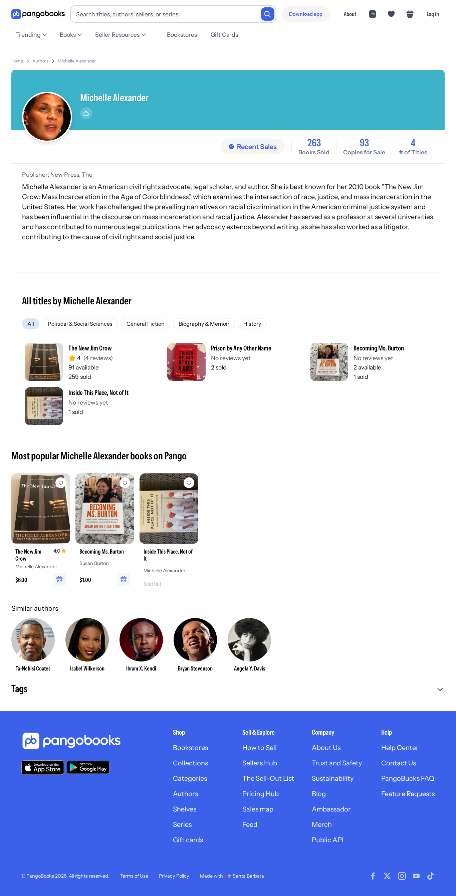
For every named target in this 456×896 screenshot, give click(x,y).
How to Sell (259, 748)
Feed (249, 824)
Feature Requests (408, 794)
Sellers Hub (259, 763)
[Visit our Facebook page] (373, 876)
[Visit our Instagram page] (402, 876)
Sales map (257, 809)
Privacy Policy (174, 876)
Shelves (184, 809)
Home (17, 60)
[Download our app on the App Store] (42, 767)
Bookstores (182, 34)
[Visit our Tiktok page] (431, 876)
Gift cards (188, 840)
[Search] (267, 14)
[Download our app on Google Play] (88, 767)
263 (314, 143)
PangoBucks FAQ (407, 778)
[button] (228, 689)
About (350, 13)
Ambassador (331, 809)
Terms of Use (134, 876)
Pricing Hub (260, 794)
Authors (40, 60)
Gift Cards (224, 34)
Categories (190, 778)
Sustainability (333, 778)
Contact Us (398, 763)
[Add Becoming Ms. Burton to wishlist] (125, 482)
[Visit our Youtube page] (416, 876)
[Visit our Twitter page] (387, 876)
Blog (319, 794)
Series (182, 824)
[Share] (86, 113)
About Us (326, 748)
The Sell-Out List (268, 778)
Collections (190, 763)
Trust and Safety (337, 763)
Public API (328, 840)
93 (364, 143)
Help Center (400, 748)
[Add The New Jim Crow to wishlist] (60, 482)
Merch (322, 824)
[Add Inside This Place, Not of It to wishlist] (189, 482)
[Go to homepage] (38, 14)
